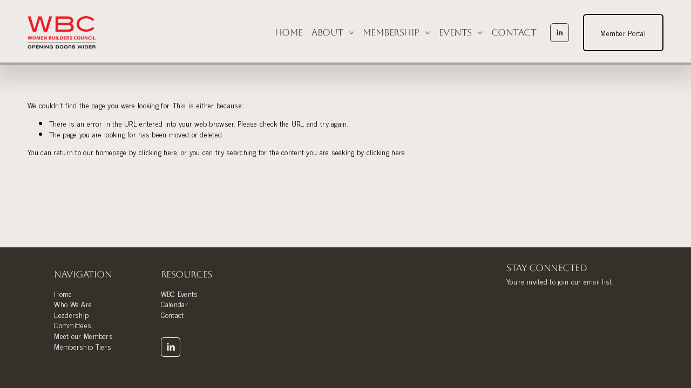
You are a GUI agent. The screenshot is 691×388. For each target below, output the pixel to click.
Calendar (174, 304)
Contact (513, 32)
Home (289, 32)
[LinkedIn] (559, 32)
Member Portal (623, 32)
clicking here (158, 152)
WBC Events (179, 293)
